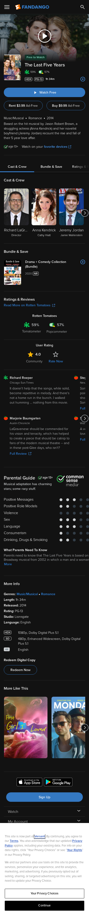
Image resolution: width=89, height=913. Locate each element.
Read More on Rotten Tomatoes (27, 305)
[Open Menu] (7, 7)
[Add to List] (82, 79)
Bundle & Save (51, 167)
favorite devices (55, 147)
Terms (14, 841)
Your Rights (74, 850)
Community (34, 361)
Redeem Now (20, 670)
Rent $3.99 (23, 106)
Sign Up (44, 797)
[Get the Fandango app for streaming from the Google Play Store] (58, 783)
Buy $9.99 (66, 106)
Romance (48, 594)
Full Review (18, 454)
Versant (39, 836)
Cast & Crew (17, 167)
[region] (44, 868)
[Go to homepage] (32, 7)
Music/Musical (27, 594)
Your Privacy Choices (45, 893)
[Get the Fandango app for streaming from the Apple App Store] (29, 783)
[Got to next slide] (84, 213)
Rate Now (56, 361)
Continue (44, 905)
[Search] (83, 7)
